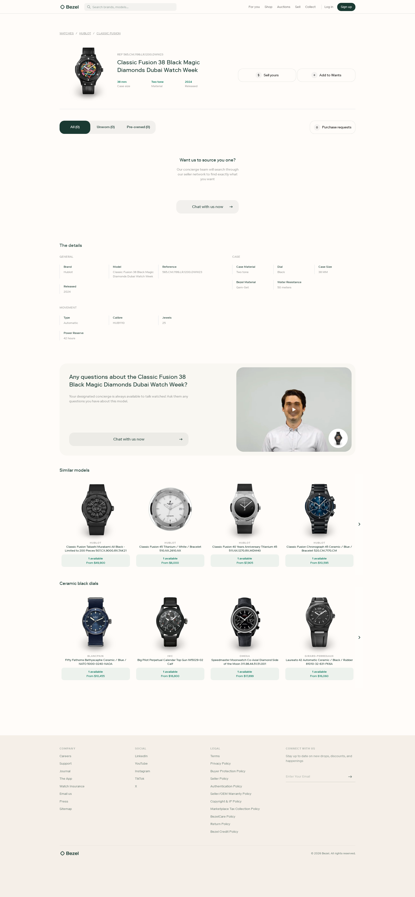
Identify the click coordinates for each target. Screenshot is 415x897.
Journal (65, 771)
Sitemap (66, 809)
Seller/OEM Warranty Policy (230, 794)
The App (66, 778)
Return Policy (220, 824)
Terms (215, 756)
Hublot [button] (85, 33)
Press (64, 801)
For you (254, 7)
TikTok (139, 778)
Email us (66, 794)
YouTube (141, 763)
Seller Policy (219, 778)
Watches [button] (67, 33)
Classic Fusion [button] (109, 33)
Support (66, 763)
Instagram (142, 771)
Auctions (283, 7)
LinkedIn (141, 756)
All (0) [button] (74, 127)
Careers (65, 756)
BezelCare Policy (222, 816)
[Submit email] (350, 776)
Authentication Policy (226, 786)
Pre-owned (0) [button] (138, 127)
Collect (310, 7)
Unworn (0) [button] (106, 127)
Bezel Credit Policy (224, 831)
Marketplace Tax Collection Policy (235, 809)
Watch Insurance (72, 786)
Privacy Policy (220, 763)
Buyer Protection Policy (227, 771)
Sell (297, 7)
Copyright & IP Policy (226, 801)
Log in (328, 7)
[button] (346, 7)
